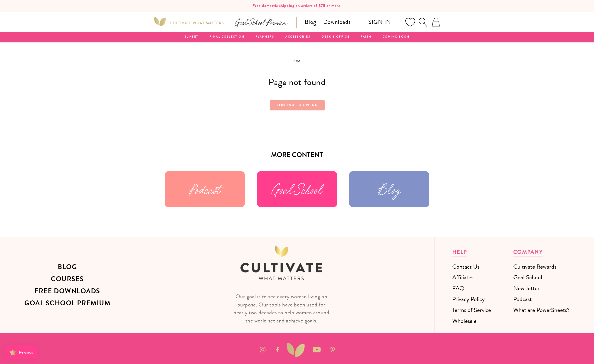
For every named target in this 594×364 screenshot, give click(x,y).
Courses (67, 279)
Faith (366, 37)
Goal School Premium (67, 303)
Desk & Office (335, 37)
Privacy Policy (468, 299)
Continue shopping (297, 105)
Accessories (297, 37)
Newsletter (526, 288)
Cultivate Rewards (534, 266)
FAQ (458, 288)
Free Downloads (67, 291)
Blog (310, 22)
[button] (423, 22)
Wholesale (464, 321)
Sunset (191, 37)
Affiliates (462, 277)
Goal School (297, 189)
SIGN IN (379, 22)
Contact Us (465, 266)
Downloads (337, 22)
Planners (264, 37)
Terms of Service (471, 310)
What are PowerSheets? (541, 310)
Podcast (205, 189)
